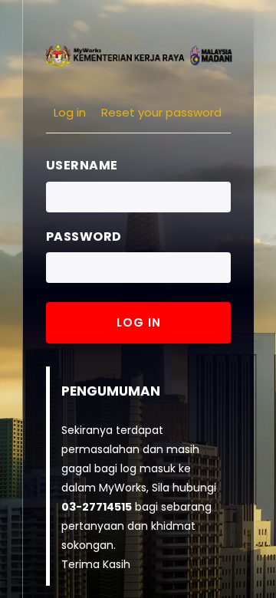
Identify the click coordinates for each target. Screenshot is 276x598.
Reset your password (161, 112)
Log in (70, 112)
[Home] (138, 55)
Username (82, 165)
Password (84, 236)
